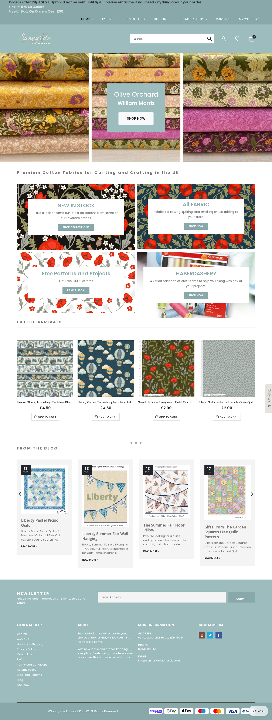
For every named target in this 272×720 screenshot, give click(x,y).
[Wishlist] (237, 39)
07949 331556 (147, 649)
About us (23, 639)
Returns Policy (26, 670)
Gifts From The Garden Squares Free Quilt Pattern (225, 532)
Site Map (23, 685)
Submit (241, 599)
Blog (20, 680)
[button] (131, 443)
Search (209, 38)
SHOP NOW (136, 118)
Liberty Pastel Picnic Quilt (39, 523)
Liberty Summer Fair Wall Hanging (105, 536)
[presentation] (4, 110)
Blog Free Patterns (29, 675)
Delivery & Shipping (30, 644)
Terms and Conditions (32, 665)
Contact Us (24, 654)
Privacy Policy (26, 649)
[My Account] (223, 39)
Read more (28, 546)
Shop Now (196, 226)
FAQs (20, 659)
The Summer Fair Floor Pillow (164, 527)
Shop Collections (75, 227)
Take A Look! (76, 290)
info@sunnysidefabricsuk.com (159, 660)
